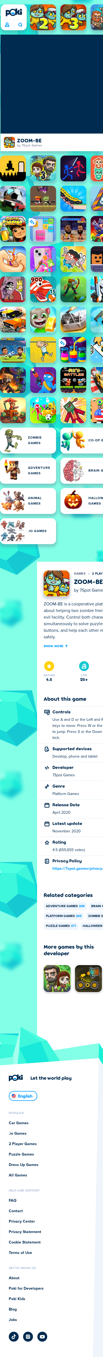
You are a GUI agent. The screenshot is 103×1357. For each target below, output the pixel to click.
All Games (18, 1175)
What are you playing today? (20, 25)
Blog (13, 1309)
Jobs (13, 1320)
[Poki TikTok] (14, 1337)
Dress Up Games (23, 1165)
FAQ (12, 1201)
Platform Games (64, 916)
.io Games (18, 1134)
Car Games (19, 1123)
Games (80, 573)
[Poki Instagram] (28, 1337)
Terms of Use (20, 1253)
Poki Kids (17, 1299)
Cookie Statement (25, 1242)
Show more (53, 646)
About (14, 1278)
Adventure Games (65, 906)
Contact (16, 1211)
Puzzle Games (61, 926)
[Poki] (13, 12)
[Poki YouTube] (42, 1337)
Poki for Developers (26, 1288)
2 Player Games (23, 1144)
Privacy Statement (25, 1232)
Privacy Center (22, 1221)
